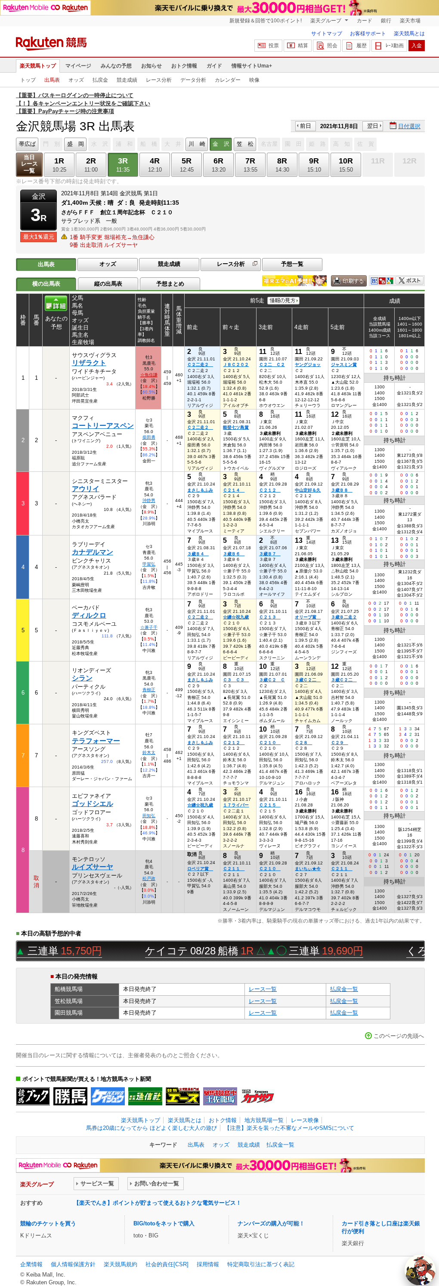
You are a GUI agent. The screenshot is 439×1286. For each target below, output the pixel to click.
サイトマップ (326, 34)
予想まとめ (170, 283)
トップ (28, 80)
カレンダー (228, 80)
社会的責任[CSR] (167, 1264)
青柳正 (148, 689)
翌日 (372, 126)
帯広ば (27, 144)
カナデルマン (92, 552)
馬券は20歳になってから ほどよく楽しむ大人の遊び (151, 1128)
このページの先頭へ (399, 1036)
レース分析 (159, 80)
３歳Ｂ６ (233, 553)
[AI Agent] (420, 1270)
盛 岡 (75, 144)
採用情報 (208, 1264)
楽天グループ (326, 21)
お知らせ (151, 66)
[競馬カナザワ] (258, 1096)
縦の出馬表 (108, 283)
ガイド (214, 66)
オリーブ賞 (308, 617)
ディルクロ (89, 615)
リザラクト (89, 362)
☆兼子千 (149, 627)
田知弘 (148, 815)
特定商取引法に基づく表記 (260, 1264)
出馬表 (52, 80)
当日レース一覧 (29, 164)
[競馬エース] (183, 1096)
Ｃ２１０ (270, 742)
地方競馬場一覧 (264, 1120)
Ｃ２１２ (270, 490)
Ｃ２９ (339, 742)
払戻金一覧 (344, 989)
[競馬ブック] (33, 1096)
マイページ (78, 66)
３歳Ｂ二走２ (344, 617)
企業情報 (31, 1264)
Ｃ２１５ (270, 805)
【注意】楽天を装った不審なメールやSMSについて (289, 1128)
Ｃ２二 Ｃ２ (272, 364)
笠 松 (245, 144)
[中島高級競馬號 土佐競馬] (220, 1096)
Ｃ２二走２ (200, 364)
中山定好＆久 (308, 490)
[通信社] (145, 1096)
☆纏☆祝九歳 (236, 617)
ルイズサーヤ (92, 867)
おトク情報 (184, 66)
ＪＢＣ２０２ (236, 364)
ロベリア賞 (200, 868)
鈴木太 (148, 752)
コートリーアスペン (103, 425)
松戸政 (148, 878)
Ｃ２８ (303, 742)
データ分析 (193, 80)
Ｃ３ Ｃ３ (236, 679)
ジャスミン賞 (344, 364)
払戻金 (100, 80)
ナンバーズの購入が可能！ (271, 1223)
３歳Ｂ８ (341, 490)
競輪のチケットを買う (48, 1223)
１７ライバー (236, 805)
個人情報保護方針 (73, 1264)
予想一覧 (292, 264)
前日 (305, 126)
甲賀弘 (148, 564)
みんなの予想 (116, 66)
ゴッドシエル (92, 803)
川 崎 (197, 144)
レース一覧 (263, 989)
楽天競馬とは (409, 34)
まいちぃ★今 (308, 868)
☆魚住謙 (149, 374)
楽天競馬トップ (38, 66)
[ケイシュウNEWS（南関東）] (108, 1096)
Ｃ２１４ (233, 490)
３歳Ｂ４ (198, 553)
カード (364, 21)
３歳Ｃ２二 (308, 679)
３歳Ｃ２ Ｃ (272, 679)
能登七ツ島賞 (236, 427)
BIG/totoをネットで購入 (164, 1223)
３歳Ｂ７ (270, 553)
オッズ (76, 80)
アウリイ (85, 488)
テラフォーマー (96, 741)
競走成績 (127, 80)
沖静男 (148, 500)
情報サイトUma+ (252, 66)
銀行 (386, 21)
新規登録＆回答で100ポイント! (265, 21)
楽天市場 (410, 21)
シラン (82, 678)
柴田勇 (148, 437)
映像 (254, 80)
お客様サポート (368, 34)
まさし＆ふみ (200, 490)
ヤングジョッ (308, 364)
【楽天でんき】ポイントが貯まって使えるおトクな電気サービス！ (157, 1203)
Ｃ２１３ (270, 617)
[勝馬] (70, 1096)
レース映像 (305, 1120)
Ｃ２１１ (233, 868)
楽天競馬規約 (120, 1264)
